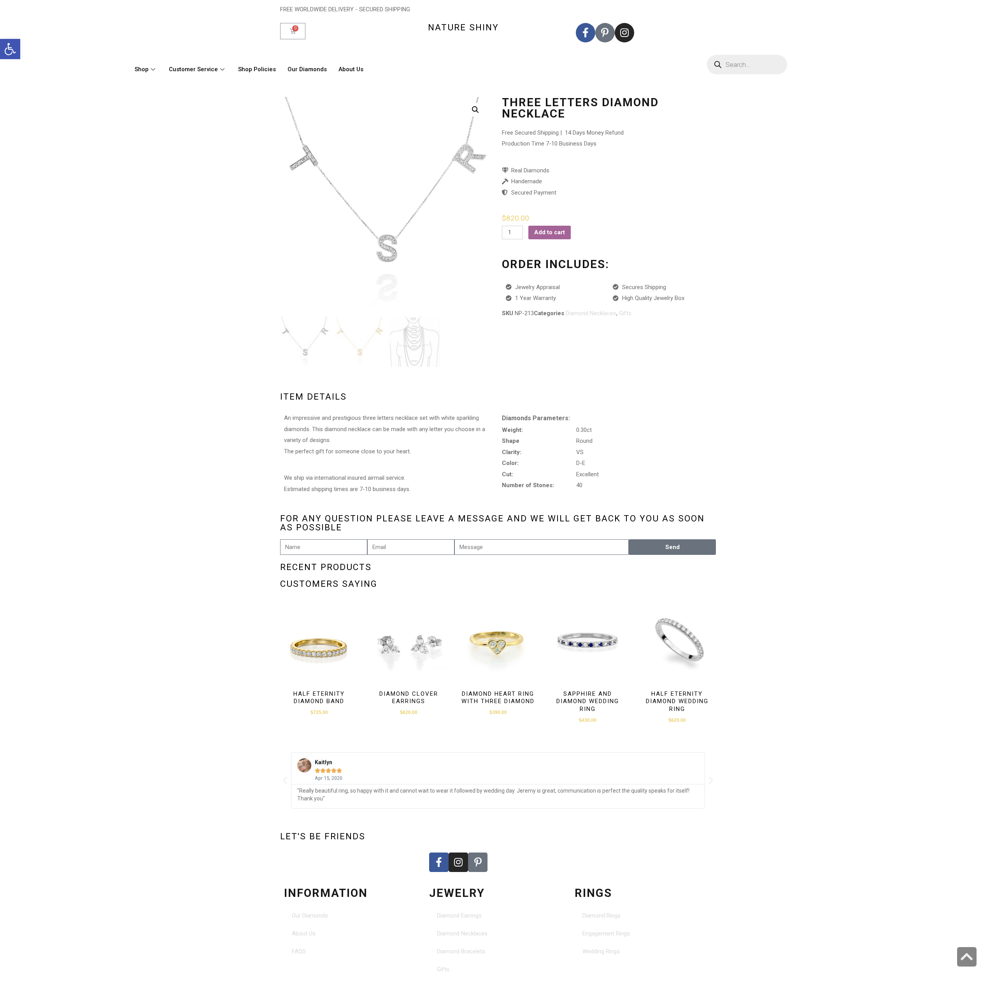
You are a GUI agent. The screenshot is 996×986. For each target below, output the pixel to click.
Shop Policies (257, 69)
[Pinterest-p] (605, 32)
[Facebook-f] (585, 32)
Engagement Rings (606, 933)
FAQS (299, 951)
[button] (10, 49)
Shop (142, 69)
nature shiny (463, 27)
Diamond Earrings (459, 915)
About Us (350, 69)
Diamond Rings (601, 915)
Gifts (625, 313)
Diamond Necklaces (591, 313)
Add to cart (549, 232)
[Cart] (292, 31)
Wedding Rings (601, 951)
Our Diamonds (307, 69)
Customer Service (193, 69)
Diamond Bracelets (461, 951)
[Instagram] (624, 32)
